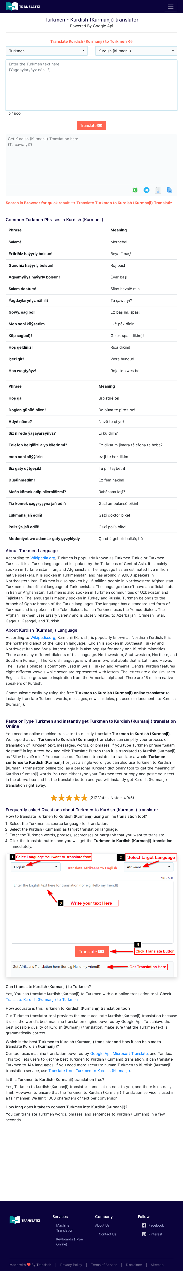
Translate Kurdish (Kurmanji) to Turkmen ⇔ (91, 41)
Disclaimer (134, 1265)
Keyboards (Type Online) (69, 1241)
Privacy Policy (71, 1265)
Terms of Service (104, 1265)
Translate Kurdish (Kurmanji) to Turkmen (42, 999)
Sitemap (157, 1265)
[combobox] (47, 51)
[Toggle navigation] (170, 6)
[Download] (158, 190)
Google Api (100, 1053)
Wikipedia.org (42, 557)
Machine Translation (71, 1227)
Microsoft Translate (130, 1053)
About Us (102, 1225)
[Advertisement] (91, 1160)
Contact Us (107, 1234)
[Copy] (169, 190)
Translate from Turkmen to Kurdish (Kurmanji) (89, 1070)
